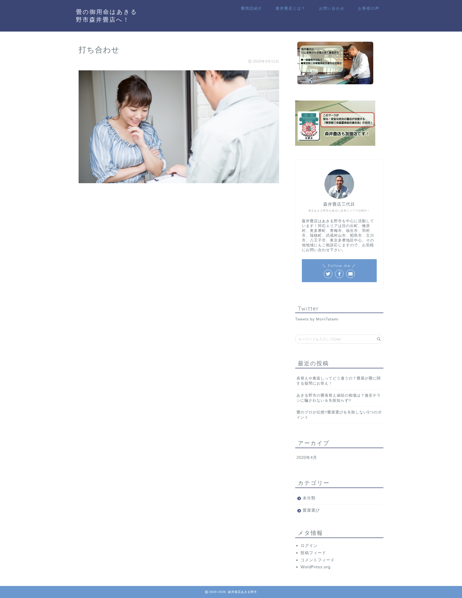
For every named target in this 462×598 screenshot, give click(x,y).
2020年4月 (307, 457)
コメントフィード (318, 560)
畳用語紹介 (251, 8)
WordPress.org (315, 567)
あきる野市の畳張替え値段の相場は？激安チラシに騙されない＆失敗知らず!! (339, 397)
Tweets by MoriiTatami (316, 319)
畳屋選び (311, 510)
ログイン (309, 545)
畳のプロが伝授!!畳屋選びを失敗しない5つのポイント (339, 414)
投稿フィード (313, 552)
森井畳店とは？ (291, 8)
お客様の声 (368, 8)
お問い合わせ (332, 8)
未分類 (309, 498)
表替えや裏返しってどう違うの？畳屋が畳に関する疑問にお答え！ (339, 380)
